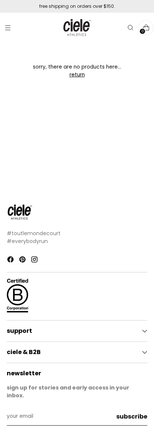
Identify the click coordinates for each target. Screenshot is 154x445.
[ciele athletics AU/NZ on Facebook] (11, 261)
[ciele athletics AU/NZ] (77, 28)
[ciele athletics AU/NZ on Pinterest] (23, 261)
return (77, 74)
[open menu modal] (7, 27)
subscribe (131, 416)
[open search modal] (130, 27)
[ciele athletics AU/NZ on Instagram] (35, 261)
